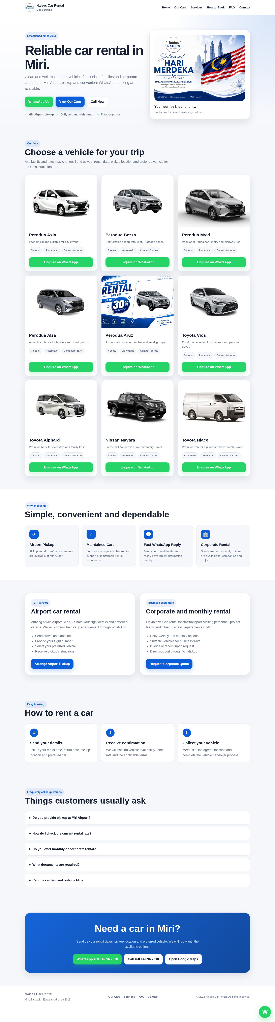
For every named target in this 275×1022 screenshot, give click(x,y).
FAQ (232, 7)
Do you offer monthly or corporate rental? (64, 849)
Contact (244, 7)
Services (197, 7)
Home (166, 7)
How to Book (216, 7)
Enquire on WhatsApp (61, 262)
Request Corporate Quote (169, 664)
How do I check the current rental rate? (61, 833)
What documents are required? (56, 864)
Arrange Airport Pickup (52, 664)
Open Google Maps (183, 959)
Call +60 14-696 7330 (143, 959)
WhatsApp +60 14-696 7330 (97, 959)
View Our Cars (70, 101)
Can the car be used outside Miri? (58, 880)
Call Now (97, 101)
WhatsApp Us (39, 101)
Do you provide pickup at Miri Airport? (61, 817)
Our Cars (180, 7)
